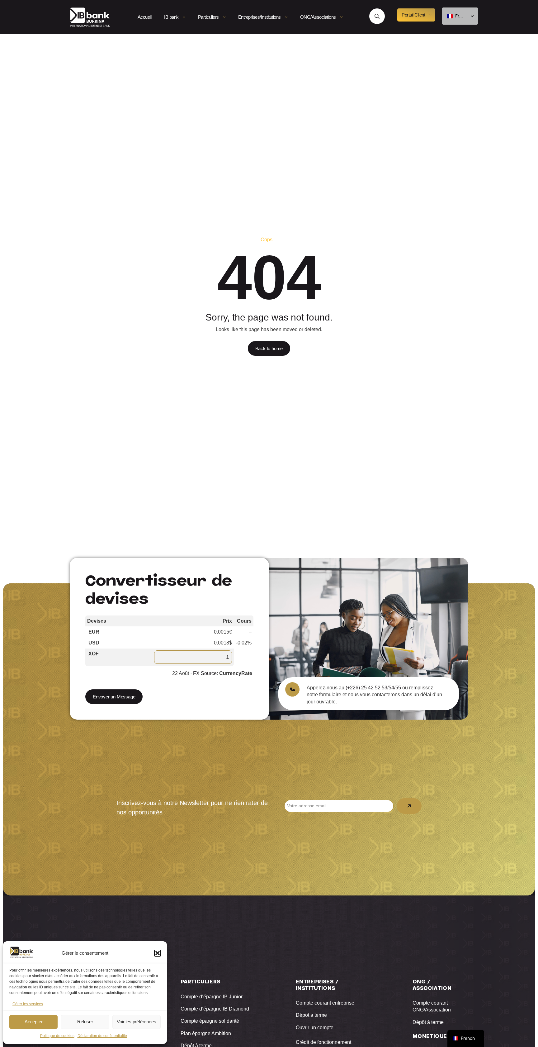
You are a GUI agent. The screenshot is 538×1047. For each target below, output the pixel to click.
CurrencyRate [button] (235, 673)
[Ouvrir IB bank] (184, 17)
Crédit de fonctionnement (323, 1042)
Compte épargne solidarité (210, 1021)
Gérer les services (27, 1004)
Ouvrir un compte (314, 1027)
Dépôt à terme (311, 1015)
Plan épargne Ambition (206, 1033)
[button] (157, 953)
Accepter (33, 1021)
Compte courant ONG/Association (432, 1006)
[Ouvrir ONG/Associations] (341, 17)
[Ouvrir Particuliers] (224, 17)
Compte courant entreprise (325, 1003)
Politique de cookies (57, 1036)
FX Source (205, 673)
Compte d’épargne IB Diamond (215, 1008)
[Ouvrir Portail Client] (430, 15)
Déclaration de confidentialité (102, 1036)
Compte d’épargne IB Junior (212, 996)
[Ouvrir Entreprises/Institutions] (286, 17)
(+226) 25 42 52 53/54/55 (373, 687)
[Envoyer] (409, 806)
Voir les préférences (136, 1021)
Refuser (85, 1021)
